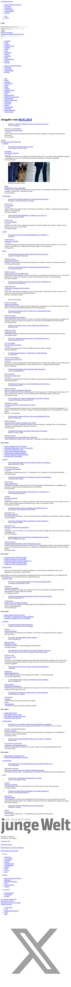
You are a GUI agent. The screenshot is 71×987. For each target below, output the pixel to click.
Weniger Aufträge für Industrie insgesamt (16, 454)
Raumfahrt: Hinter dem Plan (12, 718)
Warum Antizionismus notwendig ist (15, 317)
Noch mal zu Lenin (10, 657)
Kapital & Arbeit (9, 46)
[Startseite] (12, 34)
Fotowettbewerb (9, 885)
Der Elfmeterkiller (9, 797)
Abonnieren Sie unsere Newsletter (11, 902)
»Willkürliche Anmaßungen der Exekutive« (17, 288)
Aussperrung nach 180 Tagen (13, 359)
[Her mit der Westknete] (29, 492)
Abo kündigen (8, 859)
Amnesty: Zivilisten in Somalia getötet (15, 562)
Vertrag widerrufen (6, 904)
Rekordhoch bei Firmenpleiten (13, 456)
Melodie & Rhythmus (10, 881)
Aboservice (7, 857)
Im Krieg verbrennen (10, 631)
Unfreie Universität (10, 332)
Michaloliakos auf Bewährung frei (14, 756)
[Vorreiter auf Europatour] (30, 581)
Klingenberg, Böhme (10, 644)
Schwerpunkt (6, 196)
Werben (6, 862)
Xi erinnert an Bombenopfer (12, 469)
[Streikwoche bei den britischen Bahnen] (30, 596)
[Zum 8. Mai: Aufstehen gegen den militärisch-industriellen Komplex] (30, 764)
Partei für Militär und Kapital (12, 345)
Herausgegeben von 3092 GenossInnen (12, 847)
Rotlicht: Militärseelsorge (11, 673)
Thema (6, 49)
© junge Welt (8, 907)
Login (2, 30)
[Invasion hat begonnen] (28, 508)
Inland (6, 42)
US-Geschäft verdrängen (11, 153)
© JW (6, 909)
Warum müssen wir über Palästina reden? (16, 273)
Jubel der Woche (9, 642)
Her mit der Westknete (10, 498)
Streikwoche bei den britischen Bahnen (15, 603)
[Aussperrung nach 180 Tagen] (27, 353)
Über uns (7, 62)
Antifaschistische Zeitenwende (13, 130)
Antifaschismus (6, 721)
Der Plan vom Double (10, 784)
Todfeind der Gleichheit (11, 241)
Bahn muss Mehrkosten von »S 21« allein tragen (18, 448)
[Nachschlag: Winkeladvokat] (28, 679)
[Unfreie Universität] (29, 325)
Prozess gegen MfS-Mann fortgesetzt (15, 451)
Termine (6, 61)
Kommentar (7, 151)
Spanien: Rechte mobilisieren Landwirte (16, 757)
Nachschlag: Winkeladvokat (12, 686)
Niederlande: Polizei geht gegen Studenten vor (18, 561)
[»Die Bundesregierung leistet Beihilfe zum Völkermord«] (28, 431)
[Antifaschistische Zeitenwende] (28, 124)
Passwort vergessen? (7, 32)
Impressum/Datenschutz (11, 911)
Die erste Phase (8, 205)
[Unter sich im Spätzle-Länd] (26, 369)
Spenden (7, 896)
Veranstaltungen (9, 11)
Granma (6, 886)
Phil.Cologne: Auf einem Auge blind (15, 716)
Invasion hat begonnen (11, 514)
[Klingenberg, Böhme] (22, 637)
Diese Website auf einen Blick (9, 851)
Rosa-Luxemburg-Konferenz (12, 4)
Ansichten (5, 143)
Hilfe (5, 914)
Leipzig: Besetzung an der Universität (15, 446)
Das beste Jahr (8, 812)
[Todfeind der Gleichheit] (28, 235)
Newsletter (7, 860)
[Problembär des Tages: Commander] (29, 181)
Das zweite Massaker (10, 222)
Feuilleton (7, 47)
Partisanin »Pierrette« (10, 730)
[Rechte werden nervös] (30, 477)
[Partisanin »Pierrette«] (30, 724)
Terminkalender (9, 865)
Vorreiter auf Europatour (11, 588)
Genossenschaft (9, 9)
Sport (6, 51)
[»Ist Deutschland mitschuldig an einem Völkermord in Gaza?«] (28, 537)
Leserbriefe (7, 56)
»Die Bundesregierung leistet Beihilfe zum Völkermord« (20, 437)
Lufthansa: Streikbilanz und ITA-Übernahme (17, 618)
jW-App (6, 870)
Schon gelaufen (8, 684)
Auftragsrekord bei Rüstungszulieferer (15, 453)
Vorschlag (7, 699)
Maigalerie (7, 880)
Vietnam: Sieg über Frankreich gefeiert (15, 564)
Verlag (6, 57)
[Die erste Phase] (28, 199)
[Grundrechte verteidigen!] (28, 254)
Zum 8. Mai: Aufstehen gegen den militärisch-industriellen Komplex (24, 770)
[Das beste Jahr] (25, 805)
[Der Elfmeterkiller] (28, 791)
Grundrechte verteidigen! (11, 260)
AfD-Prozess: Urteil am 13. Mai (13, 449)
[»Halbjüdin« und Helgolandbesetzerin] (30, 739)
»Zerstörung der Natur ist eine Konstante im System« (19, 405)
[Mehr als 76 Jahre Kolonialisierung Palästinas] (29, 384)
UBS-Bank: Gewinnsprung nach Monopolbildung (19, 616)
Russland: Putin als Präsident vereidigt (15, 557)
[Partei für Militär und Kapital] (29, 338)
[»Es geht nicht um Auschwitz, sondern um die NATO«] (29, 416)
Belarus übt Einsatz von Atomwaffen (15, 559)
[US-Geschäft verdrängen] (20, 146)
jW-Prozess (7, 6)
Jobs (5, 872)
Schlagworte (8, 671)
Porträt (6, 186)
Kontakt (6, 867)
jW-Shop (7, 13)
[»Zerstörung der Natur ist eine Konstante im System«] (29, 398)
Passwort (3, 29)
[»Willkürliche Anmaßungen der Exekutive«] (29, 282)
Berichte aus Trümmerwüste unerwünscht (16, 527)
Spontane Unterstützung (11, 304)
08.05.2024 (25, 119)
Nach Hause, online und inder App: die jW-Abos (8, 900)
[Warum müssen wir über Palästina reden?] (29, 267)
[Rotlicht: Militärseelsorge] (28, 666)
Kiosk (6, 868)
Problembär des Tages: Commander (14, 188)
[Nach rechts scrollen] (1, 115)
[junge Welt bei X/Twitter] (35, 985)
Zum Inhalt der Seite (7, 1)
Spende (6, 18)
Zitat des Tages (7, 567)
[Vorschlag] (28, 692)
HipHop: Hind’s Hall (10, 713)
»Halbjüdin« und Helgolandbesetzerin (15, 745)
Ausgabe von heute (6, 844)
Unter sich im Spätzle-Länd (12, 375)
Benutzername (5, 27)
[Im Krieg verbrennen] (20, 624)
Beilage (6, 54)
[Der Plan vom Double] (25, 778)
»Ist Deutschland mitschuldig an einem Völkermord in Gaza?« (22, 543)
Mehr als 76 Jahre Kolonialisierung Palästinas (17, 390)
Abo (5, 16)
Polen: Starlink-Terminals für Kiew (14, 615)
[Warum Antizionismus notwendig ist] (29, 311)
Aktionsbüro (8, 8)
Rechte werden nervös (10, 483)
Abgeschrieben (6, 760)
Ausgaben (7, 41)
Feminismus (7, 52)
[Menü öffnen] (1, 38)
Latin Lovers (8, 796)
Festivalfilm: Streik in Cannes (13, 714)
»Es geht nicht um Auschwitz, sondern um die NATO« (20, 423)
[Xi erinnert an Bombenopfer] (29, 462)
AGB (6, 912)
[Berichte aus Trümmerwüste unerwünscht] (28, 521)
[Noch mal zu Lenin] (29, 650)
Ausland (6, 44)
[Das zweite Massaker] (27, 215)
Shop (5, 883)
